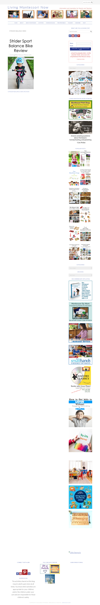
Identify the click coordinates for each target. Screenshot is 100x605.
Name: (71, 43)
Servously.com (66, 602)
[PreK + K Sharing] (55, 573)
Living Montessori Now (50, 12)
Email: (71, 45)
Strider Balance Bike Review (18, 91)
